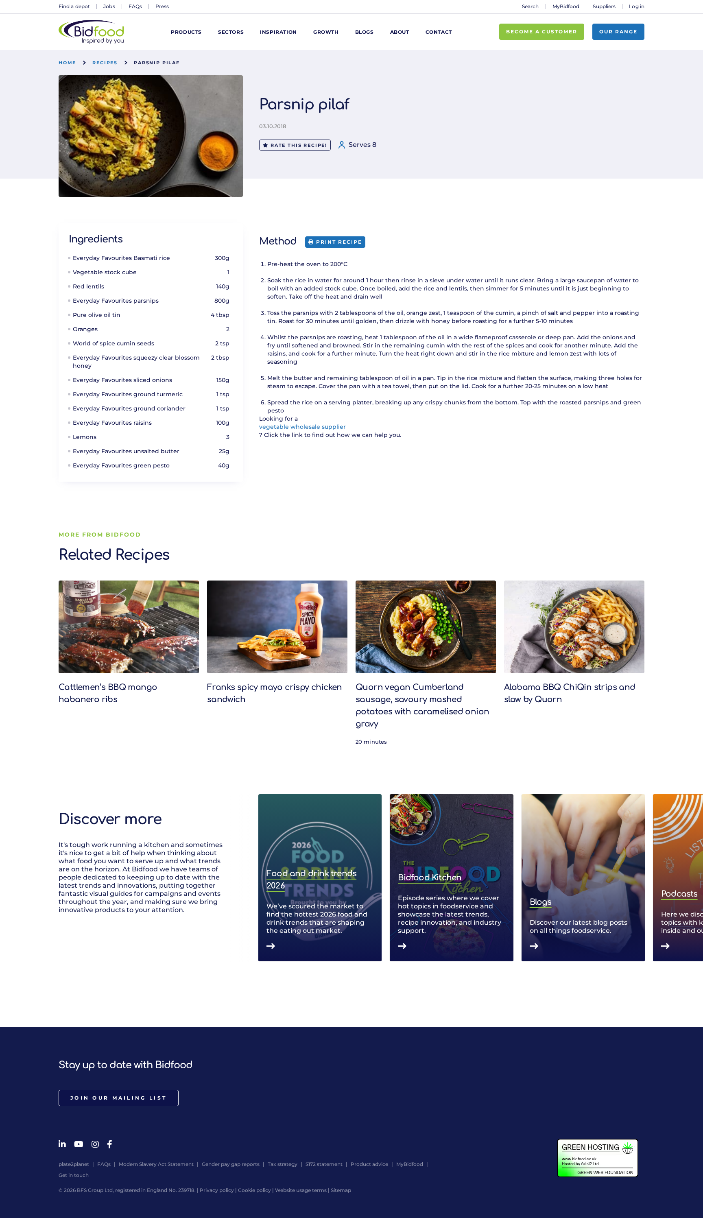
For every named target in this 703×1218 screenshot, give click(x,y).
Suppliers (604, 6)
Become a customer (541, 31)
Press (162, 6)
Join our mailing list (118, 1098)
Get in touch (74, 1175)
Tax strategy (282, 1164)
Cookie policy (254, 1190)
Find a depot (74, 6)
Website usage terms (301, 1190)
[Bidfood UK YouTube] (78, 1144)
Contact (439, 32)
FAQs (135, 6)
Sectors (231, 32)
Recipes (105, 62)
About (399, 32)
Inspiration (278, 32)
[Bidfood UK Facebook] (109, 1144)
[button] (644, 878)
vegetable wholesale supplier (302, 426)
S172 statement (324, 1164)
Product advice (369, 1164)
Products (186, 32)
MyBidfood (566, 6)
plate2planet (74, 1164)
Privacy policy (217, 1190)
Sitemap (341, 1190)
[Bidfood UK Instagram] (95, 1144)
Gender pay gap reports (231, 1164)
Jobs (109, 6)
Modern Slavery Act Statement (156, 1164)
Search (530, 6)
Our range (618, 31)
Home (67, 62)
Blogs (364, 32)
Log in (636, 6)
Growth (326, 32)
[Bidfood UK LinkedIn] (62, 1144)
